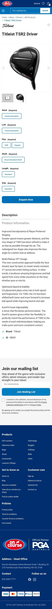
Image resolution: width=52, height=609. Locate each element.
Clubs (4, 17)
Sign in (37, 4)
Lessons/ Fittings (9, 463)
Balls (30, 454)
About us (5, 476)
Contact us (32, 490)
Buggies (31, 445)
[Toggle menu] (5, 10)
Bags (4, 450)
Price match (6, 523)
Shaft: (9, 154)
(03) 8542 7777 (9, 579)
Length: (10, 168)
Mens (11, 17)
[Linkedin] (39, 579)
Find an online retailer (10, 497)
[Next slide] (48, 68)
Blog (3, 481)
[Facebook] (29, 579)
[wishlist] (43, 3)
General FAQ (33, 485)
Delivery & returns (35, 481)
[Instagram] (34, 579)
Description (9, 215)
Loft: (9, 125)
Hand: (9, 110)
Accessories (6, 459)
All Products (30, 17)
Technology (32, 441)
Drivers (19, 17)
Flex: (9, 139)
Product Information (15, 223)
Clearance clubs (8, 445)
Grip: (9, 183)
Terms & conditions (9, 514)
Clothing (31, 450)
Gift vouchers (7, 441)
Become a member (9, 485)
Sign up (31, 476)
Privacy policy (7, 510)
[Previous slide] (3, 68)
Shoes (4, 454)
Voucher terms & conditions (12, 519)
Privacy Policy (35, 405)
